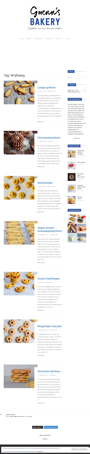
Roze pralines (81, 162)
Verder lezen (40, 121)
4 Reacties (51, 141)
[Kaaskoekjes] (20, 187)
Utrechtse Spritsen (48, 371)
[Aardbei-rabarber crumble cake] (81, 228)
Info (67, 38)
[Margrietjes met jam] (20, 331)
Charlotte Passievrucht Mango (81, 187)
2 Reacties (53, 375)
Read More (77, 138)
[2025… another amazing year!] (4, 422)
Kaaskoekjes (45, 182)
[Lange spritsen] (20, 92)
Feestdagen (38, 38)
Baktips (59, 38)
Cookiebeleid (39, 451)
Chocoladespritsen (48, 137)
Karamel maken (79, 197)
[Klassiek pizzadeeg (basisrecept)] (81, 238)
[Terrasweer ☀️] (31, 422)
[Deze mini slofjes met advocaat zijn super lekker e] (77, 422)
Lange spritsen (46, 87)
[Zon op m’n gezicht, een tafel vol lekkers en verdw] (40, 422)
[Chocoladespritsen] (20, 142)
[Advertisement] (45, 56)
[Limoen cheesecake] (72, 238)
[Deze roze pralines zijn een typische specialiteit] (86, 422)
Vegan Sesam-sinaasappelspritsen (49, 229)
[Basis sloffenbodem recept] (72, 228)
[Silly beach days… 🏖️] (13, 422)
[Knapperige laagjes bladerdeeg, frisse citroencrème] (58, 422)
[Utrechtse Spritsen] (20, 376)
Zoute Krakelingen (48, 278)
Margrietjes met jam (49, 326)
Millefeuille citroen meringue (80, 152)
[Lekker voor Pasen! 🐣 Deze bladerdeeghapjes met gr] (68, 422)
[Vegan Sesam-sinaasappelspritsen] (20, 232)
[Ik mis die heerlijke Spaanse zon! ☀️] (49, 422)
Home (22, 38)
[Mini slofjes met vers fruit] (81, 218)
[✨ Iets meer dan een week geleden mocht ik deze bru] (22, 422)
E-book (28, 38)
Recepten (49, 38)
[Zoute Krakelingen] (20, 283)
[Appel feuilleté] (72, 218)
